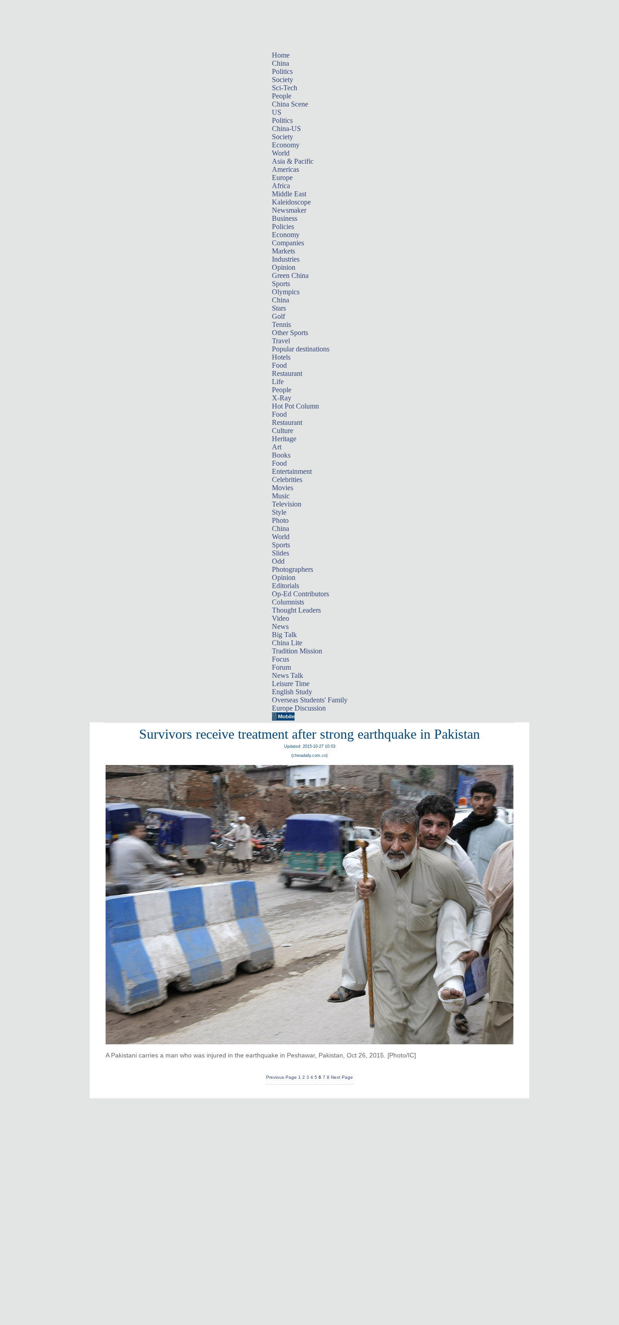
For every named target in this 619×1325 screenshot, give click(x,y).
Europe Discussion (299, 708)
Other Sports (290, 332)
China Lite (287, 643)
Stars (279, 308)
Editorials (285, 585)
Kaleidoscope (291, 202)
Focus (280, 659)
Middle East (289, 194)
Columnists (288, 602)
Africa (281, 186)
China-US (286, 128)
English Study (292, 692)
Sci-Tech (284, 88)
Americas (285, 169)
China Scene (290, 104)
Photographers (292, 569)
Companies (288, 243)
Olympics (286, 292)
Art (276, 447)
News (280, 626)
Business (284, 218)
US (276, 112)
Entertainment (292, 471)
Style (279, 512)
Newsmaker (289, 210)
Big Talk (284, 634)
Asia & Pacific (293, 161)
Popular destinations (300, 349)
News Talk (287, 675)
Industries (286, 259)
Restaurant (287, 373)
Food (279, 365)
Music (281, 496)
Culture (282, 430)
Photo (280, 520)
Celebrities (287, 479)
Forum (281, 667)
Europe (282, 177)
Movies (282, 488)
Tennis (281, 324)
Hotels (281, 357)
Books (281, 455)
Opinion (283, 267)
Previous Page (281, 1077)
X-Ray (281, 398)
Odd (278, 561)
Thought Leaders (296, 610)
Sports (281, 283)
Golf (278, 316)
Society (282, 79)
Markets (283, 251)
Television (286, 504)
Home (281, 55)
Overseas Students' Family (310, 700)
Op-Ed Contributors (300, 594)
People (281, 96)
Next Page (342, 1077)
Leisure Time (291, 683)
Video (280, 618)
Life (278, 381)
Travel (281, 341)
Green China (290, 275)
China (280, 63)
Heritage (284, 439)
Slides (280, 553)
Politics (282, 71)
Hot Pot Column (295, 406)
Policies (283, 226)
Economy (286, 145)
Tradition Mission (297, 651)
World (281, 153)
